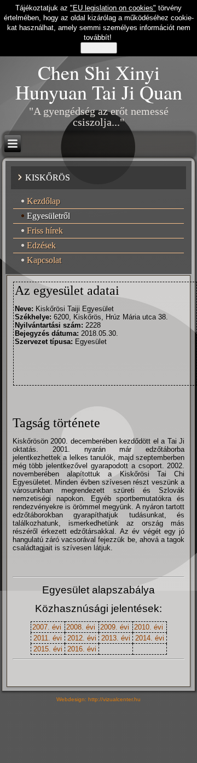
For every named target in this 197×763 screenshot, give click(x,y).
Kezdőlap (43, 201)
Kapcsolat (44, 260)
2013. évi (115, 638)
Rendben (99, 48)
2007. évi (46, 627)
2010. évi (148, 627)
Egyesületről (48, 215)
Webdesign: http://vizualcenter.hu (98, 699)
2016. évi (81, 649)
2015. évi (47, 649)
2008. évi (80, 627)
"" (113, 8)
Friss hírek (45, 230)
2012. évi (81, 638)
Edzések (41, 245)
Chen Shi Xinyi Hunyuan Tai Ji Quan (98, 82)
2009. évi (114, 627)
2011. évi (47, 638)
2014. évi (149, 638)
